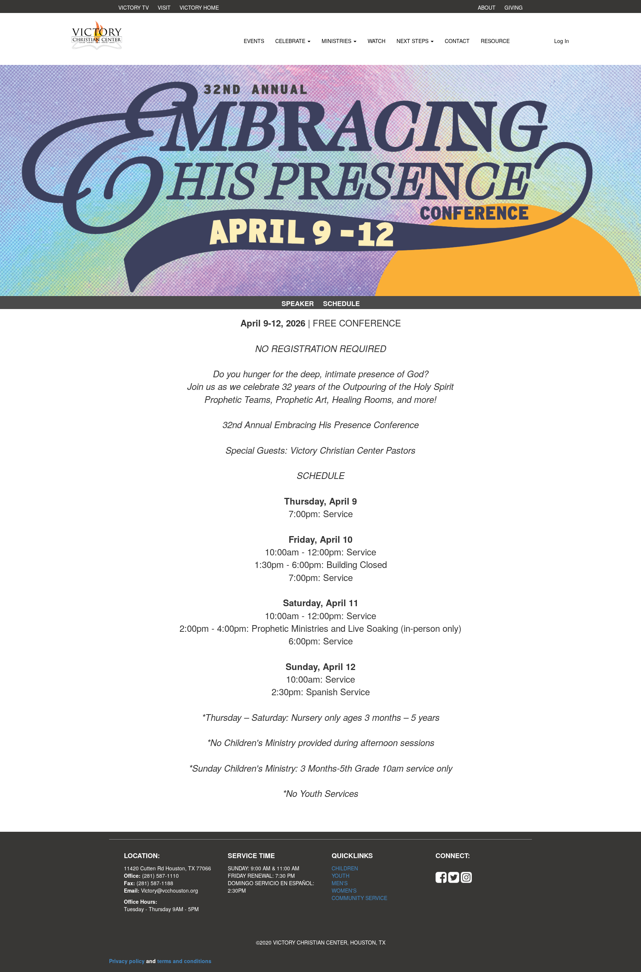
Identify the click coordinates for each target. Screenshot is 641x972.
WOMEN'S (344, 890)
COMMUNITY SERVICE (359, 898)
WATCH (376, 41)
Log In (561, 41)
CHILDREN (345, 868)
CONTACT (457, 41)
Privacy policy (127, 961)
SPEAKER (298, 303)
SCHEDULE (341, 303)
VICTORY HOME (199, 7)
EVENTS (254, 41)
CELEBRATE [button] (291, 41)
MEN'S (340, 883)
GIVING (513, 7)
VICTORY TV (133, 7)
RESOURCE (495, 41)
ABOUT (487, 7)
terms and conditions (184, 961)
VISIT (164, 7)
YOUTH (340, 875)
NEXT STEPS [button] (413, 41)
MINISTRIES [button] (337, 41)
